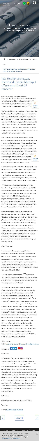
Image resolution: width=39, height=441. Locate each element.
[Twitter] (13, 349)
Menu (18, 3)
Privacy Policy (15, 430)
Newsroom (12, 59)
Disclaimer (7, 430)
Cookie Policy (24, 430)
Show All (19, 418)
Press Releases (23, 59)
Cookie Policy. (16, 438)
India (33, 59)
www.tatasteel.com (10, 344)
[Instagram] (21, 349)
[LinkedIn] (16, 349)
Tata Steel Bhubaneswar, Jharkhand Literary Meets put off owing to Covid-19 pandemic (19, 70)
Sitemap (32, 430)
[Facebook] (11, 349)
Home (4, 59)
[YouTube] (19, 349)
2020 (4, 64)
